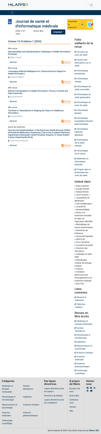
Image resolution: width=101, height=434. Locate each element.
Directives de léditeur (53, 395)
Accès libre (74, 395)
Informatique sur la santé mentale (81, 143)
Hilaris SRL (94, 430)
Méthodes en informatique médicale (81, 161)
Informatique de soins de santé (83, 103)
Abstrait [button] (13, 62)
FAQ (71, 411)
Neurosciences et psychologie (9, 406)
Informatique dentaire (81, 111)
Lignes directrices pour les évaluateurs (54, 401)
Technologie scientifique (7, 422)
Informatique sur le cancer (81, 152)
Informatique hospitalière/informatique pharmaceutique (84, 121)
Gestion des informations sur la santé (83, 63)
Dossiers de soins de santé (81, 53)
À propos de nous (74, 390)
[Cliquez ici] (17, 5)
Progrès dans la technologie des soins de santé (83, 172)
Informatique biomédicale (81, 72)
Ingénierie (27, 397)
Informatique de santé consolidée (83, 88)
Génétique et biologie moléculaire (7, 389)
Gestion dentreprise (28, 387)
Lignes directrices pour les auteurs (54, 390)
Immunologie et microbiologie (8, 398)
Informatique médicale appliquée (81, 132)
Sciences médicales (6, 414)
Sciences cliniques (31, 405)
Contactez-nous (74, 401)
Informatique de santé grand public (83, 96)
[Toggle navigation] (90, 5)
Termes (72, 407)
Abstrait (67, 62)
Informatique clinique (81, 80)
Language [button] (57, 32)
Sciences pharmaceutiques (30, 414)
